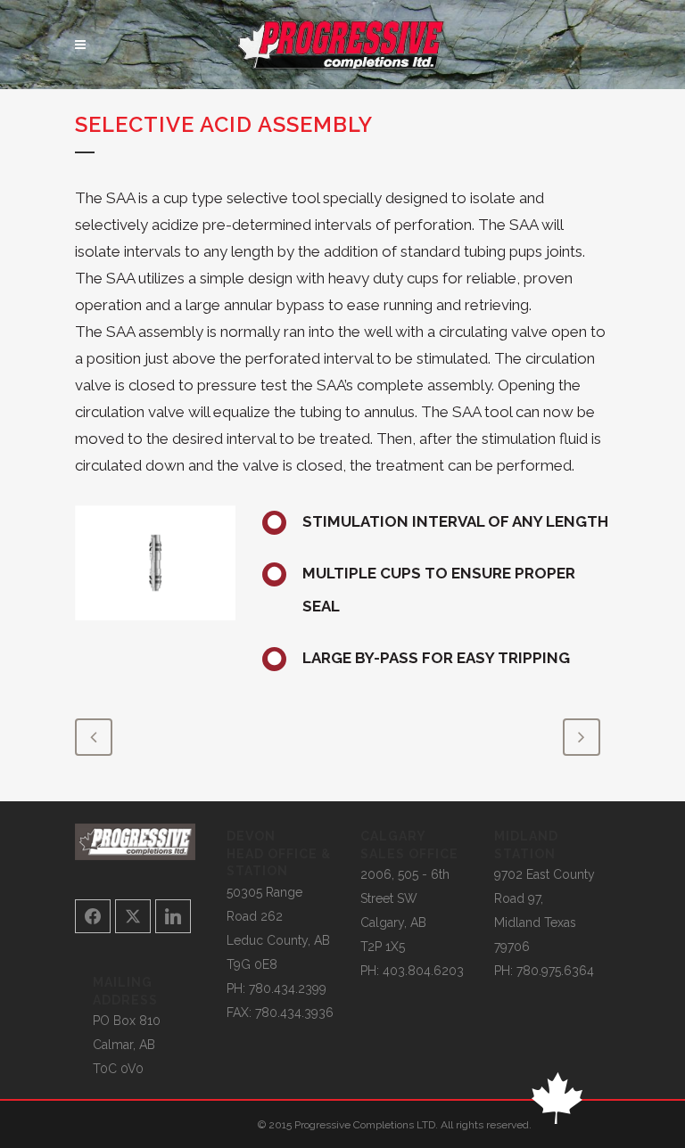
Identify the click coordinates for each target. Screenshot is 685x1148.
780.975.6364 (555, 971)
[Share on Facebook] (93, 916)
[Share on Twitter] (133, 916)
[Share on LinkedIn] (173, 916)
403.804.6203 (423, 971)
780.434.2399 (287, 988)
